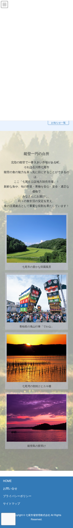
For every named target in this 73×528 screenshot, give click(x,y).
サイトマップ (11, 503)
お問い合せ (10, 488)
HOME (7, 481)
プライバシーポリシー (17, 496)
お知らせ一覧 (58, 122)
